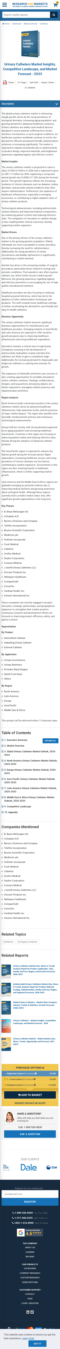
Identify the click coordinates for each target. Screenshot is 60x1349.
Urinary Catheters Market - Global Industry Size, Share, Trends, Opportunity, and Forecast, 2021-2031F (34, 1041)
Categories (30, 1268)
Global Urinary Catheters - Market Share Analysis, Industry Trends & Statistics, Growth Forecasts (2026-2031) (35, 1005)
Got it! (37, 1343)
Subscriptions (30, 1282)
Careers (30, 1252)
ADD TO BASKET (30, 1095)
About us (30, 1247)
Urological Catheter (28, 941)
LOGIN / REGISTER (29, 1303)
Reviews (30, 1256)
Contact (30, 1294)
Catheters (8, 941)
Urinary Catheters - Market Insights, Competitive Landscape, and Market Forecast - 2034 (34, 1021)
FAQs (30, 1298)
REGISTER (30, 1201)
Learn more (28, 1338)
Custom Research (30, 1277)
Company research (30, 1273)
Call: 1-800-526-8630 (30, 1127)
